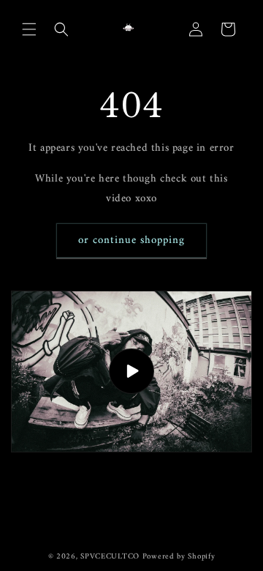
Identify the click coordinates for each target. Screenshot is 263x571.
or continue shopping (131, 240)
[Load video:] (131, 371)
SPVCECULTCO (110, 557)
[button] (29, 29)
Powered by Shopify (179, 557)
